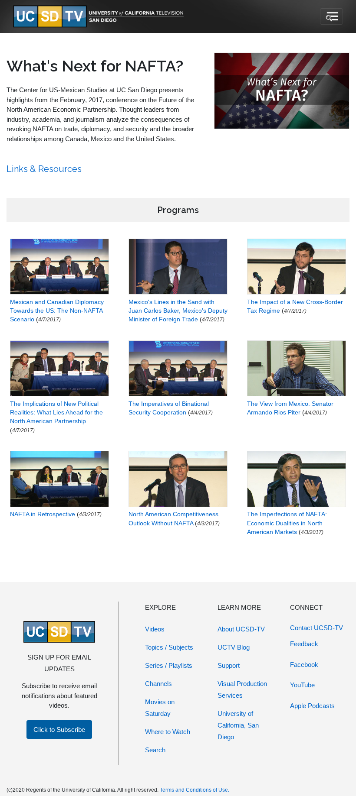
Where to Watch (167, 731)
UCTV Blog (234, 647)
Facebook (304, 664)
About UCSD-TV (241, 629)
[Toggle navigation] (331, 16)
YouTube (302, 685)
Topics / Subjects (169, 647)
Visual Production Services (242, 689)
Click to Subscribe (59, 729)
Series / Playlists (168, 665)
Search (155, 750)
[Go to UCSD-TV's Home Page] (100, 16)
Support (229, 665)
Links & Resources (45, 169)
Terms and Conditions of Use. (194, 790)
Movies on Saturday (160, 707)
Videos (155, 629)
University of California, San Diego (238, 725)
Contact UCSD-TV (316, 627)
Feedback (304, 643)
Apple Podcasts (312, 705)
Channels (158, 683)
